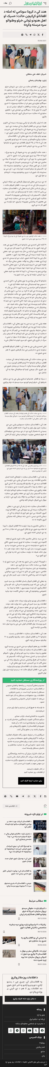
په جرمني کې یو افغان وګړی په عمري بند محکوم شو (33, 939)
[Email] (17, 796)
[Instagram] (23, 1030)
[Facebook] (42, 1030)
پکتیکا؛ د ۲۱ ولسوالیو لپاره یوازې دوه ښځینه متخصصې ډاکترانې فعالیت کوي (27, 926)
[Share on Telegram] (30, 35)
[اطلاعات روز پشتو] (33, 3)
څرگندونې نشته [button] (10, 806)
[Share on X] (38, 35)
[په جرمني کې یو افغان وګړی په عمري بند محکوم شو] (9, 940)
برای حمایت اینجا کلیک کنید (31, 780)
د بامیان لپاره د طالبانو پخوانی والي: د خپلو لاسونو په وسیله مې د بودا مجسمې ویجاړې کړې (17, 837)
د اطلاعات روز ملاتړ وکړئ (24, 977)
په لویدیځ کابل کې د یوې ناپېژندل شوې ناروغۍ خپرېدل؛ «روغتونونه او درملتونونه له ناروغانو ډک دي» (18, 849)
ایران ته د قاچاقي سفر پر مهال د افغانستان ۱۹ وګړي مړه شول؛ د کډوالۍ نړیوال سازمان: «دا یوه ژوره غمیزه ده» (33, 956)
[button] (44, 3)
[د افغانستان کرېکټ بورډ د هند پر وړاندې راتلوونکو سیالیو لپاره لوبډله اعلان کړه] (39, 825)
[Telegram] (17, 1030)
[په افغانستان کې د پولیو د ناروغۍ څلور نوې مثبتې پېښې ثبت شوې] (39, 875)
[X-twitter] (36, 1030)
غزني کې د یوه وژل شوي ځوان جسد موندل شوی (18, 860)
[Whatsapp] (10, 1030)
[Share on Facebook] (42, 35)
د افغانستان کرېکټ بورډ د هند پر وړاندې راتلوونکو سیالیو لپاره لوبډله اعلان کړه (18, 824)
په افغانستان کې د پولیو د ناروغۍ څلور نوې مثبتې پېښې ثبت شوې (17, 872)
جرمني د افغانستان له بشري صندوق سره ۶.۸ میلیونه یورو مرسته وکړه (17, 885)
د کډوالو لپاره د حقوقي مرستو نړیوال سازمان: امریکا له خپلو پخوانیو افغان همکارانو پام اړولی (32, 911)
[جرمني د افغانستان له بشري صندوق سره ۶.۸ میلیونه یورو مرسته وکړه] (39, 887)
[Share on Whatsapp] (34, 35)
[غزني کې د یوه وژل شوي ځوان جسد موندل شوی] (39, 862)
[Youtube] (29, 1030)
